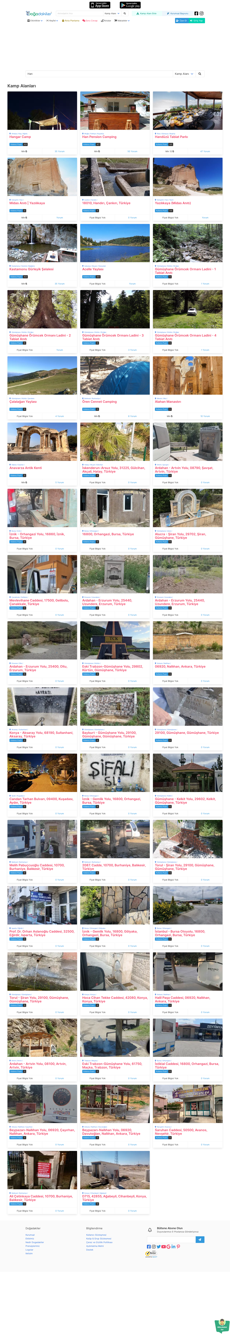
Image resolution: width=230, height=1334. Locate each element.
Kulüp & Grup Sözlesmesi (98, 1238)
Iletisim (29, 1253)
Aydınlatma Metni (95, 1246)
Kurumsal (30, 1235)
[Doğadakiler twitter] (159, 1247)
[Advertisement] (115, 44)
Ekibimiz (30, 1238)
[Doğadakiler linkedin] (174, 1247)
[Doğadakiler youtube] (164, 1247)
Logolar (29, 1249)
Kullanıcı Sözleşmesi (96, 1235)
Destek (89, 1249)
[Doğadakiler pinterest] (178, 1247)
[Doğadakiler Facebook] (196, 13)
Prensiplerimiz (33, 1246)
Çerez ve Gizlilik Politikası (99, 1242)
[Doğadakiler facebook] (149, 1247)
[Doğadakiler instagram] (201, 13)
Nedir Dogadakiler (35, 1242)
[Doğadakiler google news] (169, 1247)
